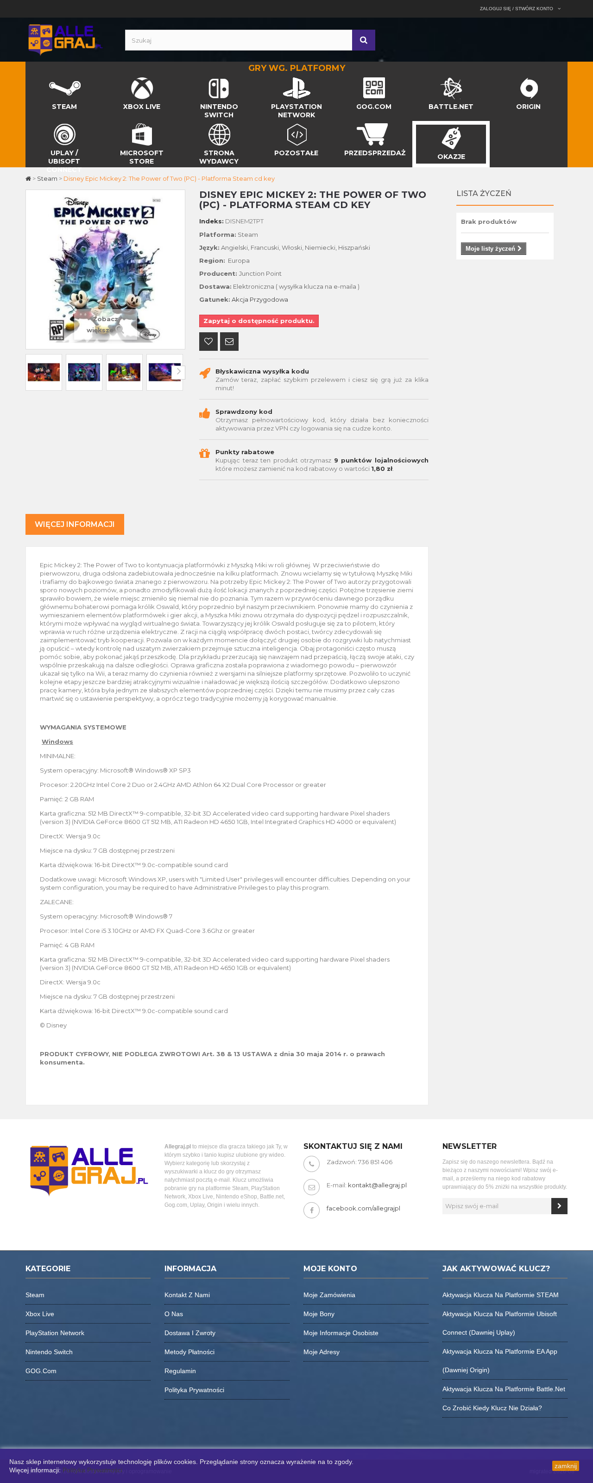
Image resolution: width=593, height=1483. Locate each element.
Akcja (240, 299)
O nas (173, 1314)
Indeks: (211, 221)
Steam (34, 1295)
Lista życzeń (483, 193)
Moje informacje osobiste (341, 1333)
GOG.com (41, 1371)
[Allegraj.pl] (64, 39)
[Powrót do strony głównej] (28, 178)
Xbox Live (39, 1314)
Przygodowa (269, 299)
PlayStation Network (54, 1333)
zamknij (566, 1466)
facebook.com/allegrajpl (363, 1208)
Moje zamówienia (329, 1295)
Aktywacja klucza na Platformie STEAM (500, 1295)
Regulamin (180, 1371)
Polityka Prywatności (92, 1470)
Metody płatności (189, 1352)
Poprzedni (32, 373)
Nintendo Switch (49, 1352)
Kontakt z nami (187, 1295)
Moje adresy (321, 1352)
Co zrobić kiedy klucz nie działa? (492, 1408)
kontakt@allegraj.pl (377, 1185)
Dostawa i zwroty (189, 1333)
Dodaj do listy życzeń (208, 342)
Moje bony (318, 1314)
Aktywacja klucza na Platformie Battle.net (503, 1389)
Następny (178, 373)
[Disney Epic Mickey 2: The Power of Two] (44, 372)
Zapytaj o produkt (229, 342)
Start (33, 80)
